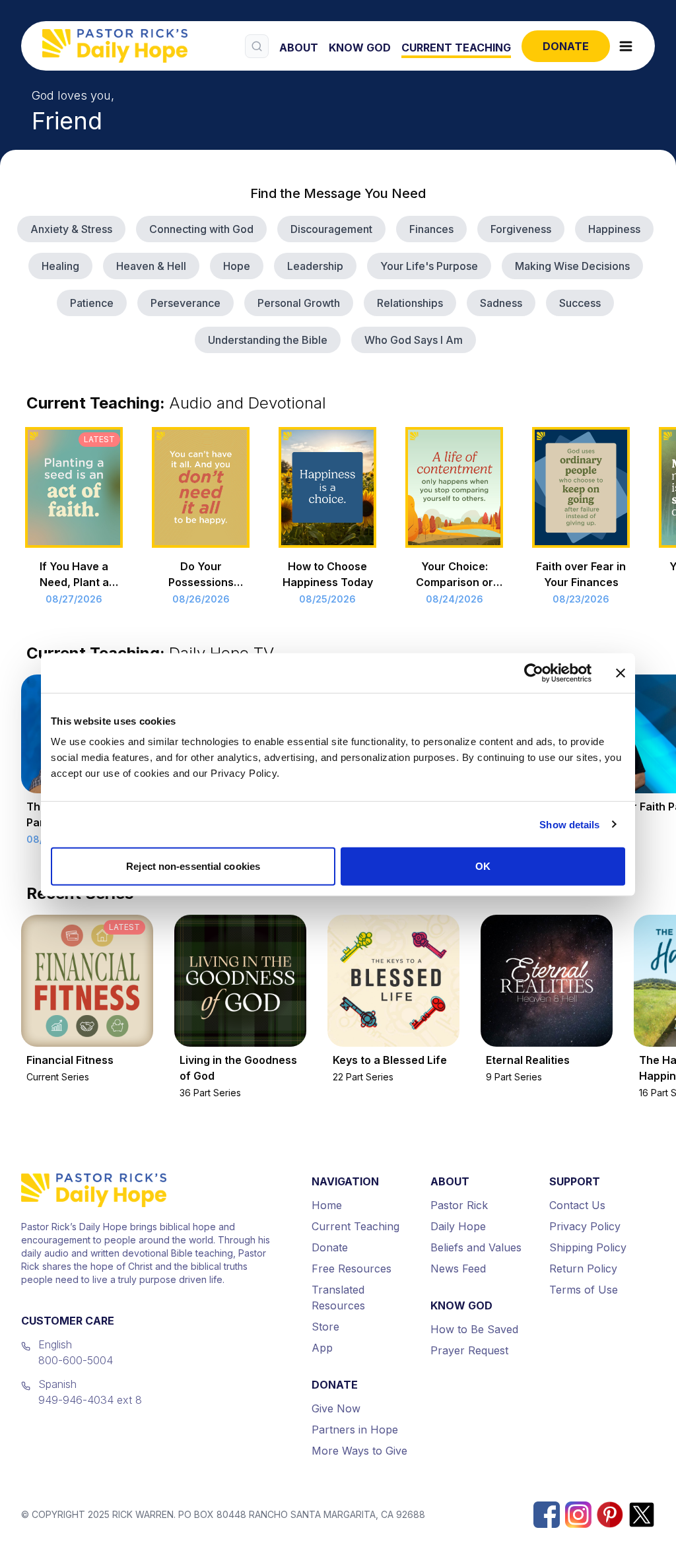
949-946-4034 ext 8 (90, 1399)
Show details (569, 824)
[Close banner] (620, 672)
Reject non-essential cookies (193, 866)
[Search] (257, 46)
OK (482, 866)
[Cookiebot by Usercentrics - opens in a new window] (534, 672)
